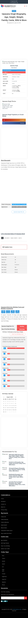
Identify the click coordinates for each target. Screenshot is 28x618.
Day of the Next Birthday (8, 329)
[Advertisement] (14, 42)
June (14, 74)
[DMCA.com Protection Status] (4, 601)
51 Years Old (14, 81)
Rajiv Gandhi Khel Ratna (6, 533)
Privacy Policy (4, 509)
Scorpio (3, 573)
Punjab (18, 76)
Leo (3, 566)
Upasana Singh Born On (8, 326)
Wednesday (6, 368)
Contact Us (3, 504)
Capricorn (4, 579)
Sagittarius (4, 576)
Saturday (5, 384)
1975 (16, 74)
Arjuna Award (4, 525)
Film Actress (14, 67)
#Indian (14, 11)
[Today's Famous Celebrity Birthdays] (8, 6)
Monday (5, 357)
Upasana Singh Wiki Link (19, 211)
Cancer (13, 83)
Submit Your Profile (5, 548)
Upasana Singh (14, 65)
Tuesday (5, 362)
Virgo (3, 569)
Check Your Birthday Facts (17, 334)
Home (2, 498)
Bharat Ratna (4, 527)
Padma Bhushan (4, 519)
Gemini (3, 561)
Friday (4, 379)
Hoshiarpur (14, 76)
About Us (3, 507)
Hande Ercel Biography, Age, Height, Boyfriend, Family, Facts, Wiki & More (17, 463)
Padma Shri (3, 516)
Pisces (3, 584)
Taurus (3, 558)
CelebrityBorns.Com (17, 609)
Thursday (5, 373)
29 (12, 74)
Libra (3, 571)
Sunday (19, 74)
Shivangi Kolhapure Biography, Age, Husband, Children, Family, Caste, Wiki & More (17, 470)
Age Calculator (4, 540)
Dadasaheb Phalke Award (6, 530)
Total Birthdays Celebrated (10, 346)
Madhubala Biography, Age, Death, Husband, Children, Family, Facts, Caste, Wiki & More (16, 476)
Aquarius (4, 582)
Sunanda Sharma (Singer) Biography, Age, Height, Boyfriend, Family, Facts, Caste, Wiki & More (17, 483)
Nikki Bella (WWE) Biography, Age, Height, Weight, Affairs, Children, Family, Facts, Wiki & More (16, 456)
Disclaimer (3, 501)
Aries (3, 555)
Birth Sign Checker (5, 543)
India (13, 79)
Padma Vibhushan (5, 522)
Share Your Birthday (5, 546)
